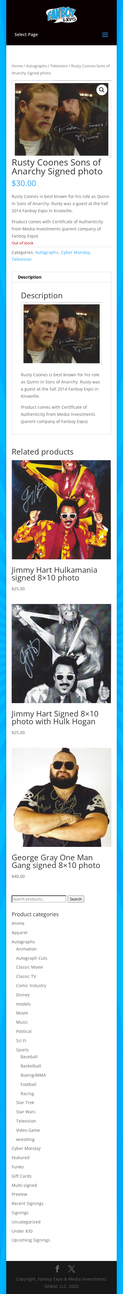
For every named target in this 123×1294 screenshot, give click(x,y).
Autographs (36, 65)
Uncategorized (26, 1222)
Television (59, 65)
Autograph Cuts (31, 958)
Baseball (29, 1056)
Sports (22, 1050)
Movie (22, 1013)
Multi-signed (24, 1185)
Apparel (19, 932)
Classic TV (26, 976)
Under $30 (22, 1231)
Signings (20, 1212)
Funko (18, 1167)
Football (28, 1084)
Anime (18, 923)
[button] (101, 90)
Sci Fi (21, 1040)
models (23, 1004)
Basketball (31, 1066)
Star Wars (26, 1112)
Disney (23, 995)
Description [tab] (29, 277)
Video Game (28, 1130)
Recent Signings (28, 1203)
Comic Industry (31, 985)
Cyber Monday (75, 252)
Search (76, 899)
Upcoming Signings (31, 1240)
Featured (21, 1157)
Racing (27, 1093)
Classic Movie (29, 967)
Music (22, 1022)
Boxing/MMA (33, 1075)
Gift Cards (22, 1176)
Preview (19, 1194)
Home (17, 65)
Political (24, 1031)
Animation (26, 949)
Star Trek (25, 1102)
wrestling (25, 1139)
